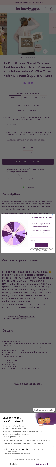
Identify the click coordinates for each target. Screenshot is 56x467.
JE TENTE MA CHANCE (41, 245)
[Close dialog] (53, 215)
